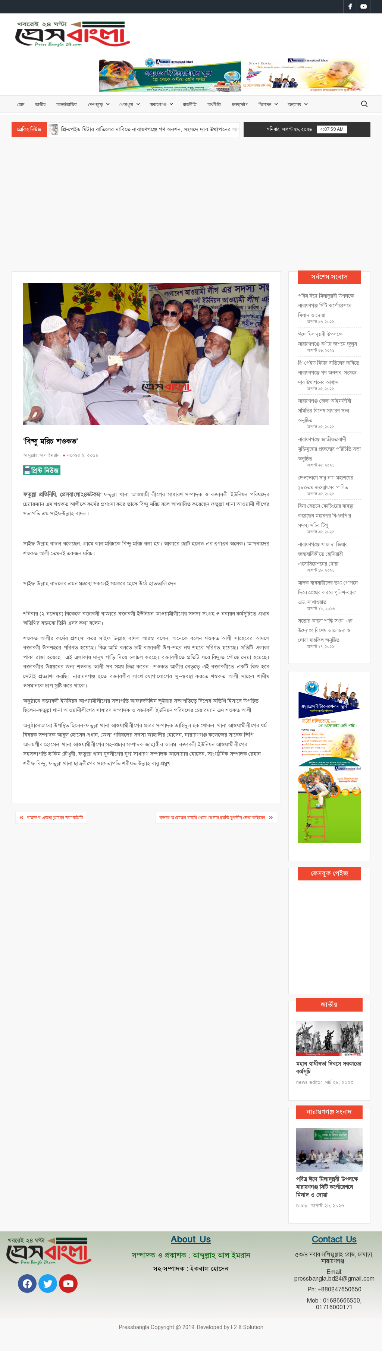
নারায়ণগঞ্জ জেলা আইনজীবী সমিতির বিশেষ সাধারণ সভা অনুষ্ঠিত (324, 411)
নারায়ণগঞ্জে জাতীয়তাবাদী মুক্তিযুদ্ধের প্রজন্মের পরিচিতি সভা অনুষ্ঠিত (329, 449)
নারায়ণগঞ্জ (158, 104)
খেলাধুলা (126, 104)
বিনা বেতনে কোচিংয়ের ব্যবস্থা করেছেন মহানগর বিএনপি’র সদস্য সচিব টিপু (325, 516)
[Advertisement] (191, 204)
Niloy (301, 1206)
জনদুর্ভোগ (240, 104)
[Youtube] (68, 1283)
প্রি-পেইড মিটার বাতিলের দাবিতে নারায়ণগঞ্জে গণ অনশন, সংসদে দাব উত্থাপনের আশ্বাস (118, 129)
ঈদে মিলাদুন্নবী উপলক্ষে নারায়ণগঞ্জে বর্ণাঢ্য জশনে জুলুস (327, 339)
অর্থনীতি (214, 104)
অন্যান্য (294, 104)
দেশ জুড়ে (95, 104)
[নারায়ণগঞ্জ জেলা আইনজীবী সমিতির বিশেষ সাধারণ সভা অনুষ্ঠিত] (225, 129)
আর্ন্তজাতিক (66, 104)
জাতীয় (40, 104)
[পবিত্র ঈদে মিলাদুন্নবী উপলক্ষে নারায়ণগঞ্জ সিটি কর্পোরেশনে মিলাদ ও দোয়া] (329, 1149)
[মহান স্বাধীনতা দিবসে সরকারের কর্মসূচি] (329, 1038)
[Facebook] (27, 1283)
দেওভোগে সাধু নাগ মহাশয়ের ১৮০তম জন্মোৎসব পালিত (325, 483)
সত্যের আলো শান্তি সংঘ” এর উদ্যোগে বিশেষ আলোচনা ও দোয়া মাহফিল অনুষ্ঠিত (325, 630)
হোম (20, 104)
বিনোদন (265, 104)
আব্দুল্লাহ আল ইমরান (41, 455)
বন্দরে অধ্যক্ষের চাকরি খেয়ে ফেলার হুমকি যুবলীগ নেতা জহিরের (212, 817)
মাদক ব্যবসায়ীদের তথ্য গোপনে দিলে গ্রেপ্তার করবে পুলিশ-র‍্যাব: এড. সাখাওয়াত (328, 592)
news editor (309, 1082)
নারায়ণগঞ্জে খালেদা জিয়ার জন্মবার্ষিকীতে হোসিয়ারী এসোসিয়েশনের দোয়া (323, 554)
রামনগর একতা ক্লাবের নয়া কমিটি (55, 817)
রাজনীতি (190, 104)
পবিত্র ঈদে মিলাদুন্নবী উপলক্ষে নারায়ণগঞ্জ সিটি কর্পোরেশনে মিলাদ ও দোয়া (326, 306)
